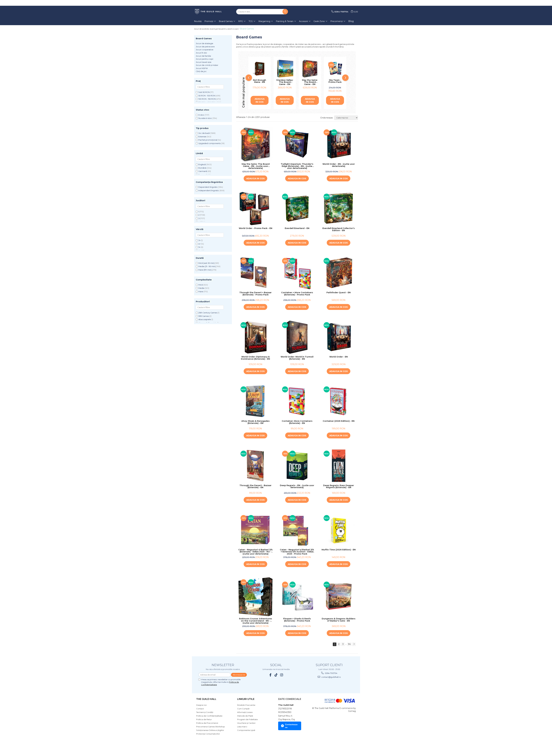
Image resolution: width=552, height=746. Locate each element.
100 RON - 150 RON (207, 99)
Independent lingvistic (208, 190)
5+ (199, 247)
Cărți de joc (201, 71)
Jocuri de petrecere (205, 46)
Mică (200, 285)
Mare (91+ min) (204, 270)
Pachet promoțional (207, 140)
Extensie (202, 136)
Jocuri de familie (203, 56)
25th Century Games (207, 312)
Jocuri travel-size (203, 62)
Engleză (202, 164)
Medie (201, 288)
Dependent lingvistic (208, 187)
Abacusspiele (204, 319)
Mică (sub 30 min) (206, 263)
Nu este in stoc (205, 118)
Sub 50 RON (204, 92)
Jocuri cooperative (204, 49)
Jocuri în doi (201, 53)
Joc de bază (204, 133)
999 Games (203, 316)
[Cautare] (285, 11)
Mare (200, 291)
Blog (351, 21)
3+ (199, 240)
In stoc (201, 115)
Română (202, 168)
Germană (202, 171)
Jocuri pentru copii (204, 59)
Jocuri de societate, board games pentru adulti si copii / (216, 29)
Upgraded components (209, 143)
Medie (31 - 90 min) (207, 266)
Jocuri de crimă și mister (207, 65)
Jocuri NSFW (202, 68)
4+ (199, 244)
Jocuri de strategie (204, 43)
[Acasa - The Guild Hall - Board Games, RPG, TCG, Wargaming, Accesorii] (208, 11)
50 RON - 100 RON (206, 95)
